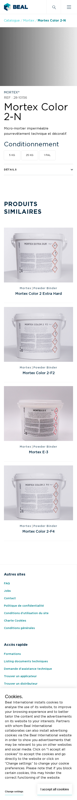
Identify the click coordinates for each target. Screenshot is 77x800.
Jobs (7, 591)
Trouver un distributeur (21, 683)
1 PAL (47, 155)
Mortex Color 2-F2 (39, 373)
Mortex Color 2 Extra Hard (38, 294)
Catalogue (12, 20)
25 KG (29, 155)
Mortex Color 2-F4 (38, 531)
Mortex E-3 (38, 452)
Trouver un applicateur (20, 676)
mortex (28, 20)
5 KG (12, 155)
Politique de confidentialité (24, 606)
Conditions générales (19, 628)
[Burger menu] (69, 7)
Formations (12, 654)
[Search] (54, 7)
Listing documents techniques (26, 661)
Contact (10, 598)
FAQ (7, 583)
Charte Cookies (15, 620)
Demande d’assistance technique (28, 669)
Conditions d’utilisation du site (26, 613)
